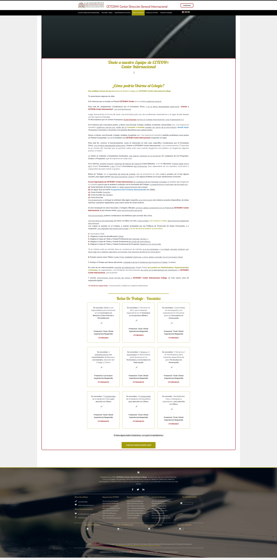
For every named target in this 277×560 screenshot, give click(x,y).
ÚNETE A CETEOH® (138, 12)
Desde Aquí (183, 127)
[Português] (188, 12)
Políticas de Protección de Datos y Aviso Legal (130, 545)
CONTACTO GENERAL (166, 12)
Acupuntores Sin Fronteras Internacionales (129, 190)
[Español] (183, 12)
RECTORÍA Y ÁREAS (107, 12)
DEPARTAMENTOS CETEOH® (123, 12)
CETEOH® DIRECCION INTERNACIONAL (89, 12)
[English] (185, 12)
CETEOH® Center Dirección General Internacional (136, 6)
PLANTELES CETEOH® (152, 12)
